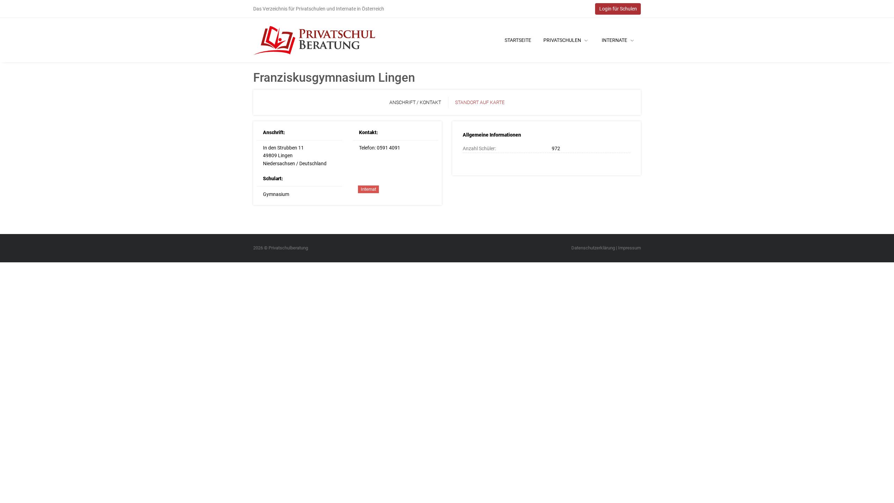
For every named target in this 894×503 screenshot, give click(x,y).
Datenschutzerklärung (593, 247)
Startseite (518, 40)
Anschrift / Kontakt (415, 102)
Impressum (629, 247)
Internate (615, 40)
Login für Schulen (618, 9)
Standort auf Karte (480, 102)
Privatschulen (562, 40)
